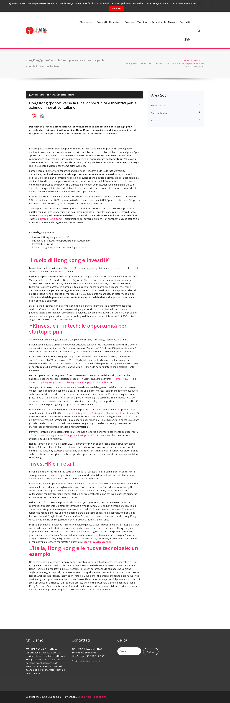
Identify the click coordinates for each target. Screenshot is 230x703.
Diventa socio (158, 105)
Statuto (155, 120)
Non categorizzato (65, 94)
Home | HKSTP (122, 378)
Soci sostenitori (159, 112)
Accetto (116, 8)
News (171, 22)
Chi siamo (85, 22)
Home (185, 60)
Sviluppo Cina (37, 94)
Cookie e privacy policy (208, 3)
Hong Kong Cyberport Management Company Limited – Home (76, 382)
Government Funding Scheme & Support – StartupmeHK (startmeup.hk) (98, 412)
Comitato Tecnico (136, 22)
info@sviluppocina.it (89, 661)
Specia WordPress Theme (92, 696)
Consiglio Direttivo (108, 22)
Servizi (156, 22)
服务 (187, 39)
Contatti (185, 22)
